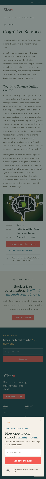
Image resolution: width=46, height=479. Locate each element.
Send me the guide (23, 460)
